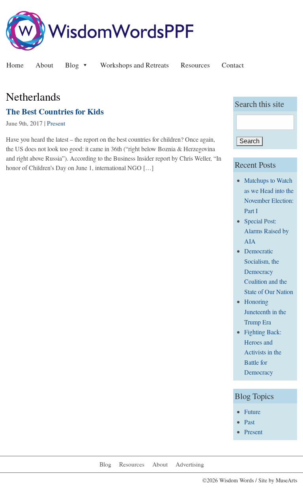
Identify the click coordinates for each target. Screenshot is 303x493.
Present (56, 123)
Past (249, 422)
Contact (233, 64)
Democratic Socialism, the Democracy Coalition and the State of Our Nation (268, 271)
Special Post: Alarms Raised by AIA (266, 231)
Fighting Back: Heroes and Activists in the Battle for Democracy (262, 352)
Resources (195, 64)
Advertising (190, 464)
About (44, 64)
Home (15, 64)
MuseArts (286, 480)
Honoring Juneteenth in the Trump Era (265, 311)
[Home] (99, 30)
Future (252, 411)
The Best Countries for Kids (55, 111)
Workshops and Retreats (134, 64)
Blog (72, 64)
